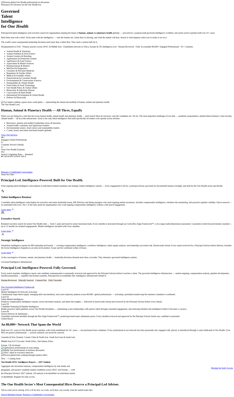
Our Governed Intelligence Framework (17, 287)
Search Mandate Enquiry (11, 394)
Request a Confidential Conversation (16, 172)
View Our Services (9, 135)
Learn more (6, 209)
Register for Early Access (222, 368)
